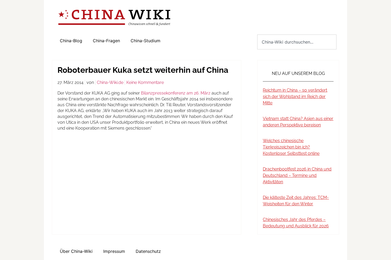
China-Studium (145, 40)
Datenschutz (148, 251)
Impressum (114, 251)
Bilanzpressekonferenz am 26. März (176, 93)
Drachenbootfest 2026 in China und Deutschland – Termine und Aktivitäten (297, 175)
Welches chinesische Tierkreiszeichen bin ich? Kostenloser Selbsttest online (291, 147)
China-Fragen (106, 40)
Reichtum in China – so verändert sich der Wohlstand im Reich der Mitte (295, 96)
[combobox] (296, 42)
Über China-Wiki (76, 251)
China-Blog (71, 40)
